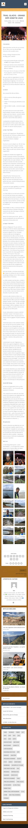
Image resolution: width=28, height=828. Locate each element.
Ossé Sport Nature (9, 768)
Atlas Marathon (7, 718)
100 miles (11, 732)
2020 (9, 735)
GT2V (5, 762)
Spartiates (14, 775)
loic (10, 21)
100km (17, 732)
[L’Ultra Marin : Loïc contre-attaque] (14, 659)
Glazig (19, 758)
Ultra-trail (16, 785)
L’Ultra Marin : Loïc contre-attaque (12, 667)
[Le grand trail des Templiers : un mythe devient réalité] (14, 638)
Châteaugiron (8, 748)
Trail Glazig (20, 781)
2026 (9, 739)
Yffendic (6, 798)
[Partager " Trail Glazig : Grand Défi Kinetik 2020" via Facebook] (5, 556)
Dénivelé (6, 755)
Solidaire (6, 775)
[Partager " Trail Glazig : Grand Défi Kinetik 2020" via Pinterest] (17, 556)
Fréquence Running (9, 758)
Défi (18, 752)
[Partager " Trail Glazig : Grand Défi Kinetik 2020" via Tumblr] (14, 556)
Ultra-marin (7, 785)
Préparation (15, 771)
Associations (7, 742)
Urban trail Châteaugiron (11, 791)
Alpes (14, 739)
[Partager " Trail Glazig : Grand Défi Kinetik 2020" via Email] (14, 559)
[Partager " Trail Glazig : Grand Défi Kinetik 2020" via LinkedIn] (20, 556)
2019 (5, 735)
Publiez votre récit (7, 811)
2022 (18, 735)
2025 (5, 739)
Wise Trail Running (14, 795)
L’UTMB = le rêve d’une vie (9, 722)
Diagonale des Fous (9, 752)
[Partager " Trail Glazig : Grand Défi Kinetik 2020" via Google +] (11, 556)
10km (5, 732)
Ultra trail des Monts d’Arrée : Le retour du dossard (14, 687)
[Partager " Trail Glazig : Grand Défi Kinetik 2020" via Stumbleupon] (11, 559)
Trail (18, 778)
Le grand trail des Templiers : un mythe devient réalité (14, 647)
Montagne (17, 762)
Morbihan (6, 765)
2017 (23, 732)
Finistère (13, 755)
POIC (18, 768)
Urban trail (7, 788)
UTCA (22, 791)
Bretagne (16, 742)
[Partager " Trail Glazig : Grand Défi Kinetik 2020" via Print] (17, 559)
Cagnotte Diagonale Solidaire (10, 808)
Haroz (10, 762)
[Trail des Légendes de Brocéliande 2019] (14, 618)
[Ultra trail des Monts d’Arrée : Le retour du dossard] (14, 678)
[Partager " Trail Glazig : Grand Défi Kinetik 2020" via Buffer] (23, 556)
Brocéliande (7, 745)
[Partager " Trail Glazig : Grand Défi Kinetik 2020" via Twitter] (8, 556)
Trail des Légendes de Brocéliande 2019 (14, 627)
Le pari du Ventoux (8, 711)
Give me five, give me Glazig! (10, 714)
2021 (14, 735)
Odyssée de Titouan (17, 765)
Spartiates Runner (9, 778)
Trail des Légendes (9, 781)
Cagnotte (16, 745)
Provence (6, 771)
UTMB (5, 795)
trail (6, 62)
